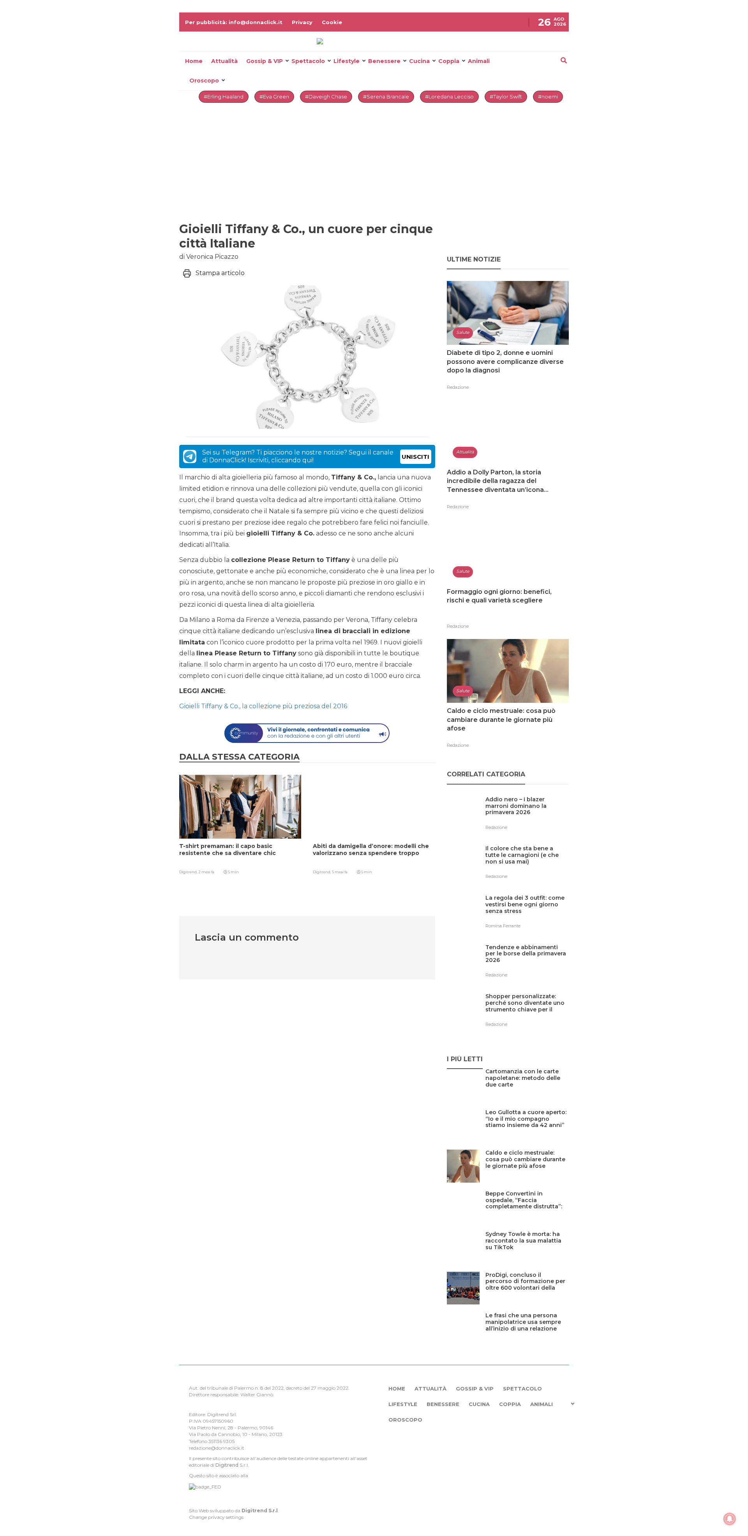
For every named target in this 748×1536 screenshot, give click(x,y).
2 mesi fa (206, 872)
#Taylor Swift (506, 96)
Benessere (384, 61)
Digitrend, (188, 872)
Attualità (224, 61)
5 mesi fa (340, 872)
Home (194, 61)
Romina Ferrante (502, 926)
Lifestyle (346, 61)
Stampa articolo (220, 273)
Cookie (332, 22)
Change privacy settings (216, 1517)
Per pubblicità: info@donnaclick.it (233, 22)
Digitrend (226, 1465)
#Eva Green (274, 96)
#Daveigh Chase (326, 96)
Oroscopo (204, 80)
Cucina (419, 61)
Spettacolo (308, 61)
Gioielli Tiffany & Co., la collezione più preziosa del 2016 (263, 706)
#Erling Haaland (223, 96)
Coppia (448, 61)
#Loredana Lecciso (449, 96)
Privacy (302, 22)
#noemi (548, 96)
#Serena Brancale (386, 96)
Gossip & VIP (264, 61)
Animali (479, 61)
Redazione (458, 387)
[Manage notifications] (729, 1519)
